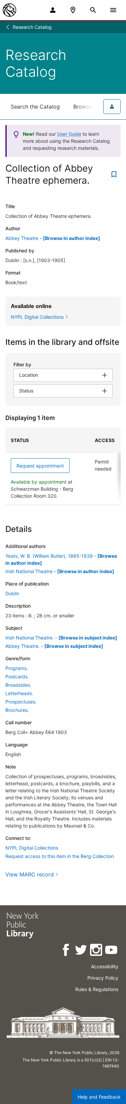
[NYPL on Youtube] (111, 951)
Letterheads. (19, 693)
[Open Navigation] (113, 10)
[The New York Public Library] (9, 10)
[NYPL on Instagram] (96, 951)
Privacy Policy (102, 978)
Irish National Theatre (28, 571)
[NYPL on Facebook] (66, 951)
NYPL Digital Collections (31, 848)
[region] (63, 466)
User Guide (69, 134)
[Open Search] (93, 10)
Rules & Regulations (96, 989)
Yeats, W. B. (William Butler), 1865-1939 (49, 556)
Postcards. (17, 676)
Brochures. (17, 710)
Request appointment (40, 466)
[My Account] (53, 10)
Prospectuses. (21, 701)
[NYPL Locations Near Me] (73, 10)
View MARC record (29, 874)
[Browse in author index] (71, 238)
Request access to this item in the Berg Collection (59, 856)
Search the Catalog (35, 106)
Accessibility (104, 966)
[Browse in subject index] (87, 637)
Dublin (12, 593)
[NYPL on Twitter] (81, 951)
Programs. (16, 668)
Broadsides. (18, 685)
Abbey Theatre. (22, 646)
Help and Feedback (99, 1097)
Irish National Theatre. (29, 637)
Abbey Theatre (21, 238)
